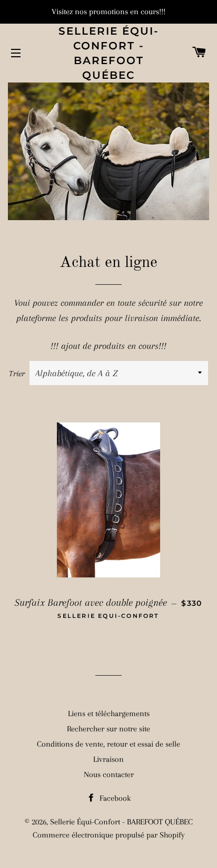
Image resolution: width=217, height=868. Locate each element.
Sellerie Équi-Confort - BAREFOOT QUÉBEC (108, 53)
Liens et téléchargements (109, 713)
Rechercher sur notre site (108, 728)
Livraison (108, 759)
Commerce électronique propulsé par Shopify (109, 835)
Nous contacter (109, 774)
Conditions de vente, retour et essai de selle (108, 744)
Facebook (114, 798)
